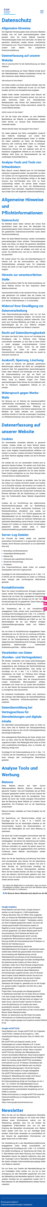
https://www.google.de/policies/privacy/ (17, 1102)
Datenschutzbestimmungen (11, 1205)
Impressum (28, 1205)
